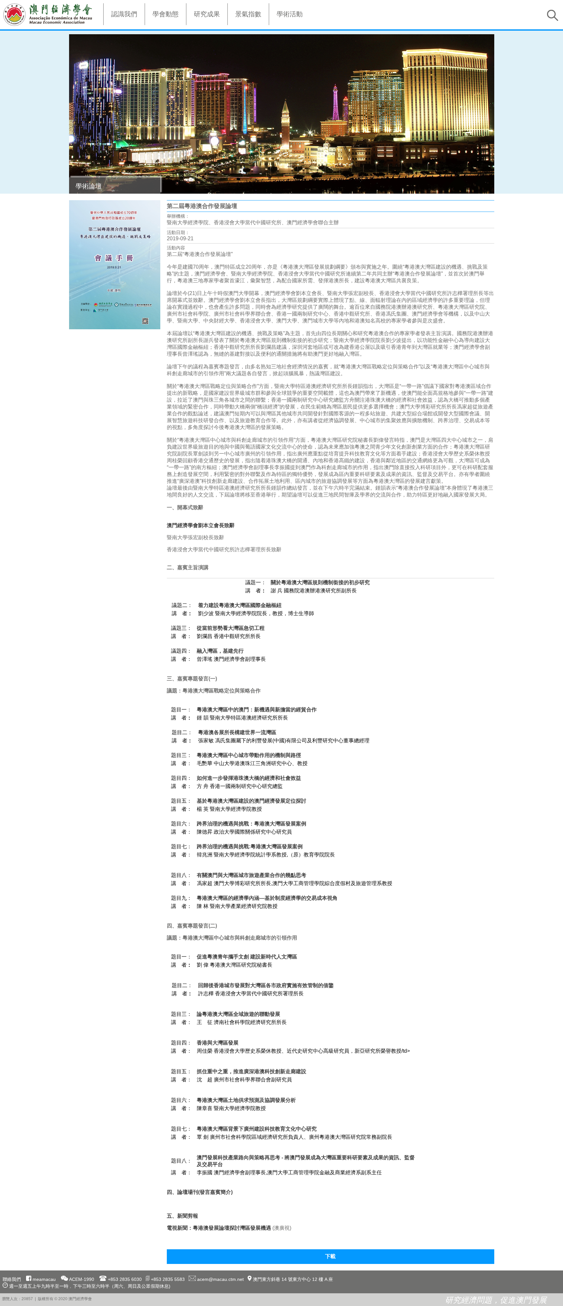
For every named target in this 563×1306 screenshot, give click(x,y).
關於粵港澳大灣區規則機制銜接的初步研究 (320, 582)
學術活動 (290, 14)
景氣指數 (248, 14)
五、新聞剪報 (182, 1216)
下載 (330, 1256)
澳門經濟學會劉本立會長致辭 (201, 525)
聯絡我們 (12, 1279)
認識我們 (124, 14)
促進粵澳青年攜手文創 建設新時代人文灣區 (247, 956)
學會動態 (165, 14)
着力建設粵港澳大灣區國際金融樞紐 (240, 605)
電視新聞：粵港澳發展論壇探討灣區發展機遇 (219, 1228)
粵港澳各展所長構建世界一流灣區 (237, 732)
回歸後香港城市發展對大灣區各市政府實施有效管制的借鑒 (266, 985)
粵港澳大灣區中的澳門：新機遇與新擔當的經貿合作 (257, 709)
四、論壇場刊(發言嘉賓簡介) (200, 1192)
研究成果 (207, 14)
